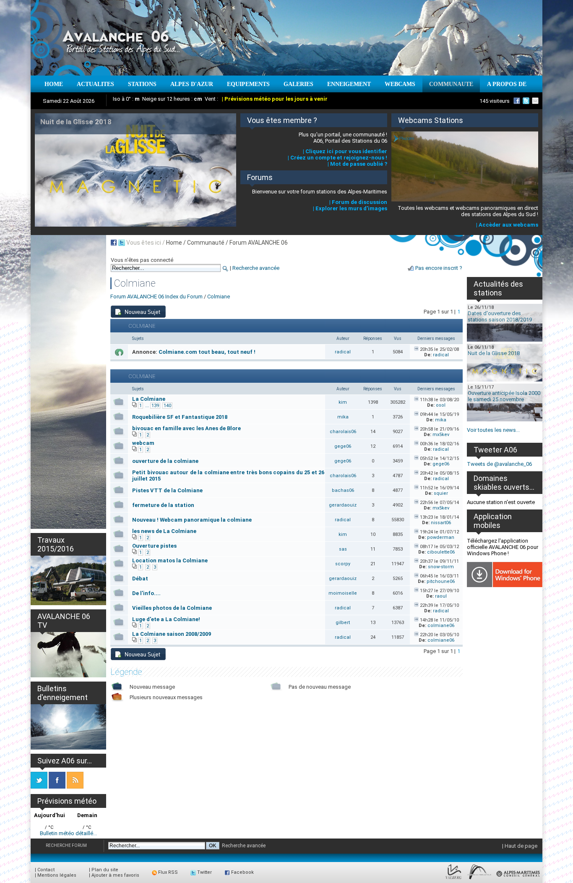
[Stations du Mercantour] (479, 879)
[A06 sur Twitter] (526, 100)
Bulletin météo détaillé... (68, 833)
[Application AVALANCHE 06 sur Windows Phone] (504, 585)
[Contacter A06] (536, 100)
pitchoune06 (441, 581)
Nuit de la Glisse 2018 (494, 353)
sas (343, 549)
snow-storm (441, 567)
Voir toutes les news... (493, 430)
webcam (143, 443)
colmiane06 (440, 625)
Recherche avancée (255, 268)
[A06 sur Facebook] (516, 100)
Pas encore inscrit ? (438, 268)
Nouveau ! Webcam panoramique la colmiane (192, 520)
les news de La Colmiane (164, 531)
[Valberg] (453, 879)
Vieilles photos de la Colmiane (172, 608)
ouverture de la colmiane (165, 461)
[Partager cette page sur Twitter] (121, 242)
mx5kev (440, 434)
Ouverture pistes (154, 546)
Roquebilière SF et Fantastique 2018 (179, 417)
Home (174, 242)
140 (167, 405)
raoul (441, 596)
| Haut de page (519, 846)
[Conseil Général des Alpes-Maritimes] (518, 879)
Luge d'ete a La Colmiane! (166, 619)
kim (343, 402)
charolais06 (343, 431)
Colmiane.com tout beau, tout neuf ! (207, 352)
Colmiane (218, 296)
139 (155, 405)
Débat (140, 578)
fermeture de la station (163, 505)
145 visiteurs (494, 101)
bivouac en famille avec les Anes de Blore (186, 428)
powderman (440, 537)
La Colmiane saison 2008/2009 (171, 634)
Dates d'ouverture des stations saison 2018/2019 (500, 316)
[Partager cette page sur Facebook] (113, 242)
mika (343, 417)
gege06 (342, 446)
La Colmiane (148, 399)
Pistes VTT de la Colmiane (167, 490)
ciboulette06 (441, 552)
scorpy (342, 564)
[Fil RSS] (75, 787)
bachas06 (343, 490)
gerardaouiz (343, 505)
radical (343, 352)
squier (441, 493)
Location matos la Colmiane (170, 560)
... (147, 405)
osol (440, 405)
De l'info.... (146, 593)
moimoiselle (342, 593)
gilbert (343, 622)
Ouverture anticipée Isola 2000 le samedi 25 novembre (504, 396)
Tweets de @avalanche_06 (499, 464)
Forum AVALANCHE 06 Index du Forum (156, 296)
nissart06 (441, 522)
